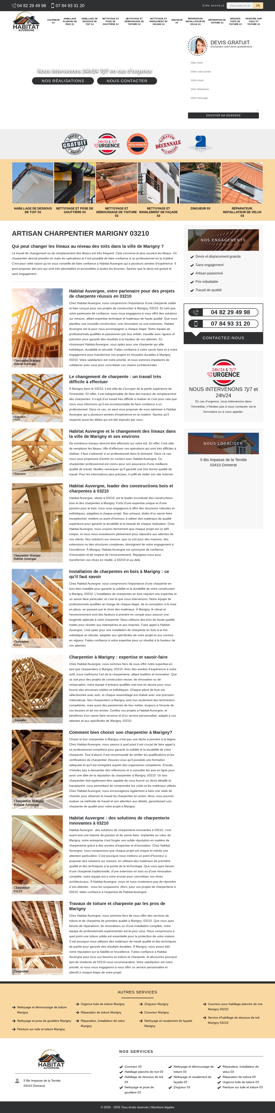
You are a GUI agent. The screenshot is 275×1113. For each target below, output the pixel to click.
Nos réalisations (63, 81)
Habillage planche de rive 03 (70, 21)
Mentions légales (162, 1107)
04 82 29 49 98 (31, 5)
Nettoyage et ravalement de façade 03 (159, 21)
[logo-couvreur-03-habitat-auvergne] (26, 21)
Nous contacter (127, 81)
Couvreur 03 (53, 21)
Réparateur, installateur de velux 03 (195, 21)
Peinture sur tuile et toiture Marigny (41, 1029)
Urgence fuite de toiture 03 (235, 21)
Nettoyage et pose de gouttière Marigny (44, 1020)
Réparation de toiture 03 (217, 21)
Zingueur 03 (176, 21)
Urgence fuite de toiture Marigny (103, 1004)
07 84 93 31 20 (70, 5)
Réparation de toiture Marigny (101, 1012)
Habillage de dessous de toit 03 (90, 21)
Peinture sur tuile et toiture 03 (254, 21)
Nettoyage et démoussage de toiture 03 (134, 21)
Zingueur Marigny (156, 1004)
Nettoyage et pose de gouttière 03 (110, 21)
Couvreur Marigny (156, 1012)
